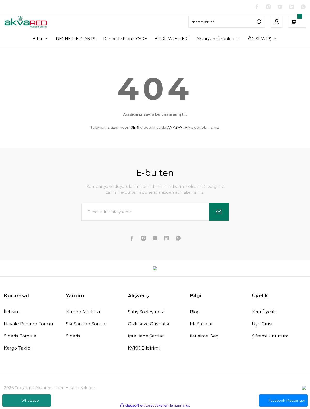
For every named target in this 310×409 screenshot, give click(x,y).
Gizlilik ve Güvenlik (148, 324)
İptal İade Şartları (146, 336)
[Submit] (219, 212)
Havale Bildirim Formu (28, 324)
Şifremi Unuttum (270, 336)
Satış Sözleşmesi (146, 311)
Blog (195, 311)
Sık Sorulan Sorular (86, 324)
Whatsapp (30, 400)
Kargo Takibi (17, 348)
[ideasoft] (129, 405)
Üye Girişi (262, 324)
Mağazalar (201, 324)
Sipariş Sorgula (20, 336)
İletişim (12, 311)
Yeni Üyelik (264, 311)
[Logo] (26, 22)
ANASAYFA (177, 127)
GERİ (134, 127)
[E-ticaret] (154, 405)
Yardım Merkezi (83, 311)
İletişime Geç (204, 336)
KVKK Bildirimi (144, 348)
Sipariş (73, 336)
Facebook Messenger (286, 400)
